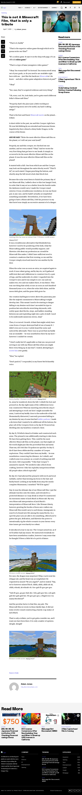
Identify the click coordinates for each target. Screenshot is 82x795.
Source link (13, 673)
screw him (13, 351)
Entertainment (63, 77)
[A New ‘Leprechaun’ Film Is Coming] (71, 718)
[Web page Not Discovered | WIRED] (51, 718)
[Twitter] (79, 7)
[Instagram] (74, 7)
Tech (60, 68)
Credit (60, 42)
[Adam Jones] (14, 687)
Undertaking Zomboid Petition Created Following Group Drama (69, 90)
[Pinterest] (3, 51)
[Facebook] (70, 7)
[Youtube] (66, 7)
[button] (61, 7)
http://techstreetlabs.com (29, 687)
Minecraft (44, 76)
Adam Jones (21, 29)
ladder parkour (44, 419)
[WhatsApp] (3, 56)
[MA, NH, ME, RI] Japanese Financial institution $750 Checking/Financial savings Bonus (9, 733)
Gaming (4, 13)
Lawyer (60, 55)
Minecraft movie (37, 115)
